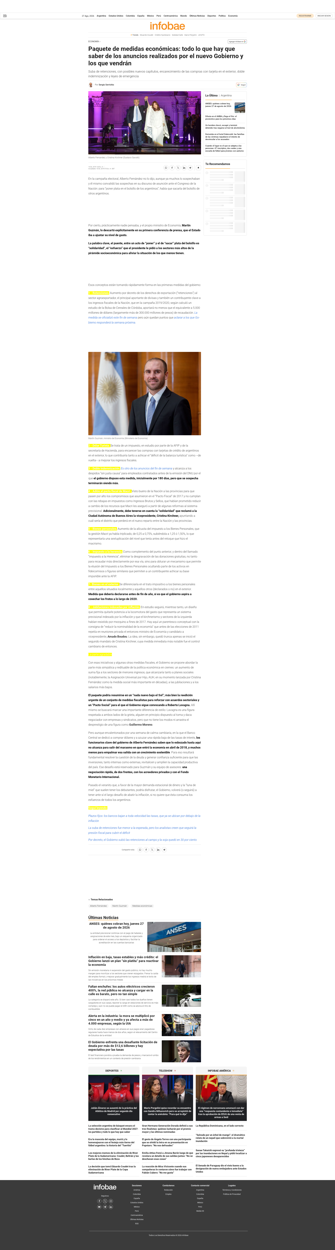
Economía (233, 16)
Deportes (211, 16)
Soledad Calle (177, 35)
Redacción (168, 1190)
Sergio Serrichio (106, 84)
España (140, 16)
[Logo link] (167, 25)
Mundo (183, 16)
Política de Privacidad (232, 1194)
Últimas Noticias (197, 16)
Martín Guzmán (119, 906)
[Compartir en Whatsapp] (165, 167)
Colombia (130, 16)
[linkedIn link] (111, 1207)
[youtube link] (99, 1207)
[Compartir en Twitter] (178, 167)
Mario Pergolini (190, 35)
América (136, 1190)
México (150, 16)
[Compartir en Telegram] (190, 167)
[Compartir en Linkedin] (184, 167)
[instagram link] (111, 1201)
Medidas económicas (142, 906)
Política (222, 16)
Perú (159, 16)
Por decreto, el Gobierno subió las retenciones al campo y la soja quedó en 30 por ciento (142, 839)
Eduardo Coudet (146, 35)
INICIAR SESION (324, 16)
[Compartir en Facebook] (172, 167)
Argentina (101, 16)
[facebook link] (99, 1201)
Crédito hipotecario (162, 35)
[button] (5, 16)
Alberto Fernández (98, 906)
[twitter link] (105, 1201)
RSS (136, 1224)
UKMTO (201, 35)
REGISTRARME (305, 16)
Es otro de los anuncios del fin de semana (147, 468)
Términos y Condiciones (232, 1190)
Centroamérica (171, 16)
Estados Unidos (116, 16)
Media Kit (200, 1211)
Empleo (168, 1194)
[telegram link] (105, 1207)
